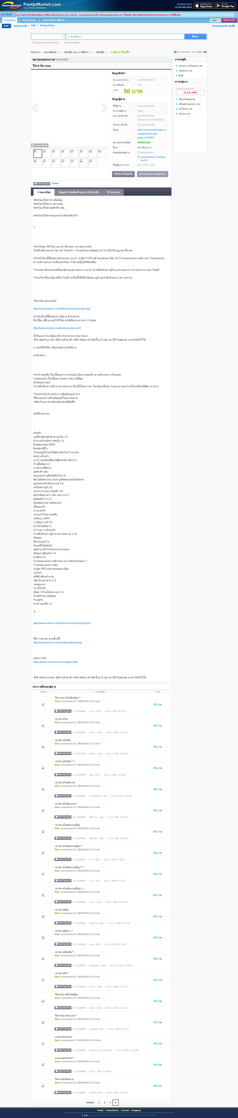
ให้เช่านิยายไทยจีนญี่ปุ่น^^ (68, 697)
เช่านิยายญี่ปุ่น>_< (64, 931)
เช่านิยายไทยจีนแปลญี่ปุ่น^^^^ (70, 867)
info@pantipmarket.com (99, 1115)
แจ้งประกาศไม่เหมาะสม (191, 66)
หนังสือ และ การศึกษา (76, 52)
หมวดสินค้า (50, 52)
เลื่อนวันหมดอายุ (187, 99)
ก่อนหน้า (90, 1102)
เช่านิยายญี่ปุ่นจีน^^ (64, 952)
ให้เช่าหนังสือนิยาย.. (65, 1079)
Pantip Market (112, 1110)
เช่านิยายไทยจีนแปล (65, 782)
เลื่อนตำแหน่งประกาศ (189, 104)
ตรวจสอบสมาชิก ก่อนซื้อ (223, 26)
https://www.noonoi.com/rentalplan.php (55, 662)
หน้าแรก (35, 52)
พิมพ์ (181, 75)
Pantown (125, 1110)
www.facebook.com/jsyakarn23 (153, 158)
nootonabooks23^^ (64, 1058)
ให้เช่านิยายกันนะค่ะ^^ (66, 1015)
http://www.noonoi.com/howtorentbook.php (57, 642)
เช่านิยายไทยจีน (63, 740)
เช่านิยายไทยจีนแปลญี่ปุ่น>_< (69, 888)
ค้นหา (195, 36)
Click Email (94, 701)
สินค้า (6, 26)
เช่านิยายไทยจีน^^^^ (65, 761)
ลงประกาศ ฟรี (20, 26)
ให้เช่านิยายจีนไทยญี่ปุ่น (66, 994)
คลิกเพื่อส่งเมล (144, 147)
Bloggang (136, 1110)
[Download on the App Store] (204, 5)
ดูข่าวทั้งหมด (6, 14)
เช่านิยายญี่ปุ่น (62, 909)
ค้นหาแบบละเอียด (71, 43)
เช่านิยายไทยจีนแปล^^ (66, 803)
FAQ (33, 25)
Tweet (55, 183)
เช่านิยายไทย (61, 719)
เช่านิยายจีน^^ (62, 973)
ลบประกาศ (184, 113)
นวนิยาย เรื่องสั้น (120, 52)
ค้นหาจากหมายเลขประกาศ (46, 43)
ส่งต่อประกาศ (185, 70)
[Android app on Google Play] (226, 5)
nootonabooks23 (63, 1037)
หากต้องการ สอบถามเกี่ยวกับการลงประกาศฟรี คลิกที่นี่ (133, 1115)
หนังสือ (100, 52)
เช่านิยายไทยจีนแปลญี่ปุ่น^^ (68, 846)
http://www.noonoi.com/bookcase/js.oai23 (57, 328)
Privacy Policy (47, 25)
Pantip (100, 1110)
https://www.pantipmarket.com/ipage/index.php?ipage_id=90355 (151, 133)
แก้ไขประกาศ (185, 109)
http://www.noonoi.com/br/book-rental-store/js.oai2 (62, 308)
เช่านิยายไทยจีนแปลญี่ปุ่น (67, 825)
